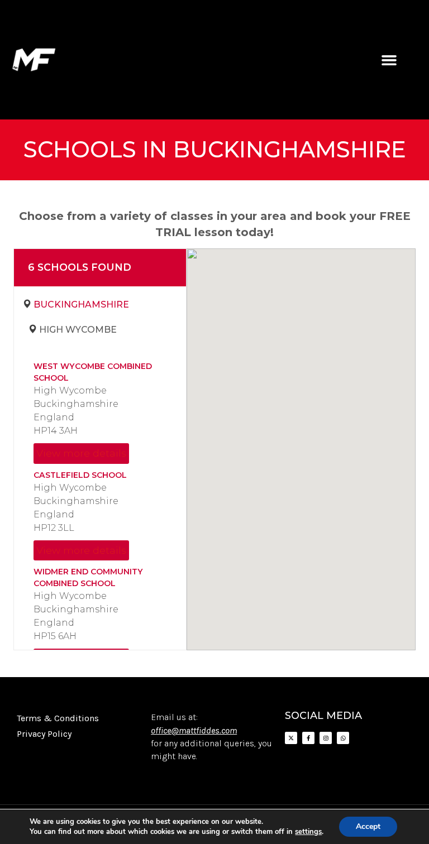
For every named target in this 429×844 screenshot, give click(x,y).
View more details (81, 453)
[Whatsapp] (343, 738)
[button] (388, 59)
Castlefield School (80, 475)
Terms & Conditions (58, 718)
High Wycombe (78, 329)
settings (308, 832)
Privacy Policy (44, 733)
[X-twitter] (291, 738)
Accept (368, 826)
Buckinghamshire (81, 304)
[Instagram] (326, 738)
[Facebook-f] (308, 738)
